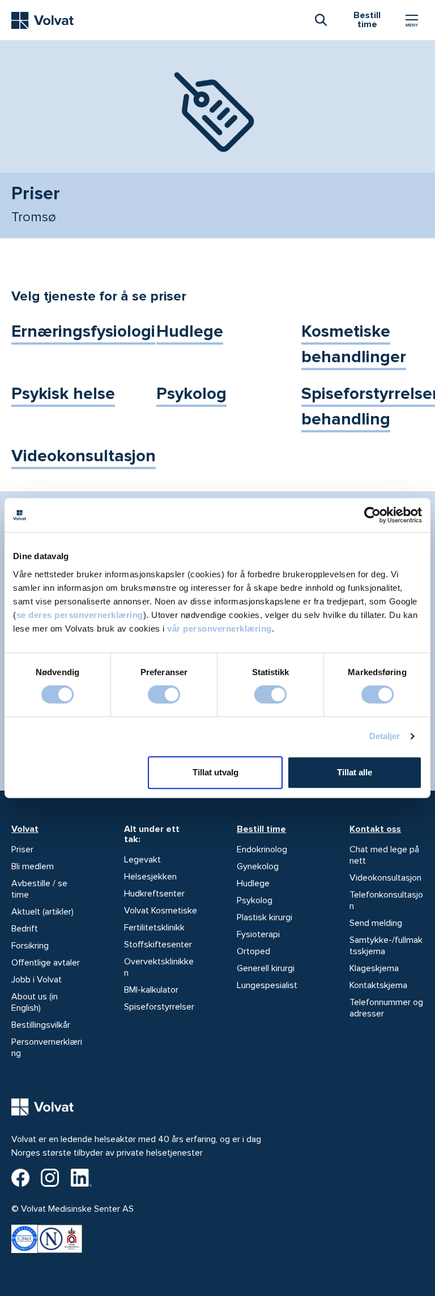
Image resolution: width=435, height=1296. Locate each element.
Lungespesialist (267, 985)
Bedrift (24, 928)
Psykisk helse (63, 393)
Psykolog (191, 393)
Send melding (375, 923)
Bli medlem (32, 866)
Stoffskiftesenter (158, 944)
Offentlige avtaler (45, 962)
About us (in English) (34, 1002)
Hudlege (189, 331)
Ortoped (253, 951)
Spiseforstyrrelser (159, 1006)
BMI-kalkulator (151, 989)
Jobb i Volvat (36, 979)
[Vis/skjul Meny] (412, 20)
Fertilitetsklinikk (154, 927)
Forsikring (30, 945)
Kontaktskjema (378, 985)
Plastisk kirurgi (264, 917)
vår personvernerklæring (219, 628)
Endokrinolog (262, 849)
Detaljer (384, 736)
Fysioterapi (258, 934)
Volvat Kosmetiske (160, 910)
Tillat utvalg (215, 772)
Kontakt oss (375, 829)
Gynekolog (258, 866)
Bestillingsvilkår (40, 1025)
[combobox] (320, 19)
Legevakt (142, 859)
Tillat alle (354, 772)
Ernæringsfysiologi (83, 331)
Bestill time (261, 829)
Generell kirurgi (266, 968)
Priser (22, 849)
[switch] (164, 694)
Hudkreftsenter (154, 893)
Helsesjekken (150, 876)
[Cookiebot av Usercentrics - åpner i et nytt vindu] (372, 515)
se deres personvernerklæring (79, 615)
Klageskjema (374, 968)
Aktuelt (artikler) (42, 911)
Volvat (25, 829)
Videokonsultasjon (83, 455)
